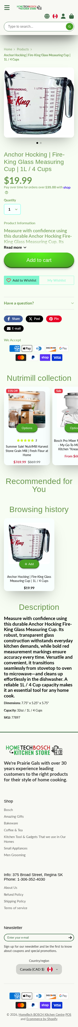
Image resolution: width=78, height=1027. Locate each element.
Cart (71, 16)
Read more (13, 247)
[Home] (29, 7)
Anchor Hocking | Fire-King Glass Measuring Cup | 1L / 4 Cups (29, 554)
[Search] (69, 26)
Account (63, 16)
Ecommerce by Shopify (41, 1019)
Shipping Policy (15, 901)
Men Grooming (15, 855)
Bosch (8, 810)
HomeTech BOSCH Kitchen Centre (42, 1014)
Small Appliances (16, 848)
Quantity (10, 200)
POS (68, 1014)
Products (23, 49)
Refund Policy (13, 894)
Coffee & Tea (13, 830)
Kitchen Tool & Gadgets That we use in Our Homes (35, 839)
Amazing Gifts (14, 816)
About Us (10, 887)
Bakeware (11, 823)
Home (8, 49)
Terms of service (15, 908)
